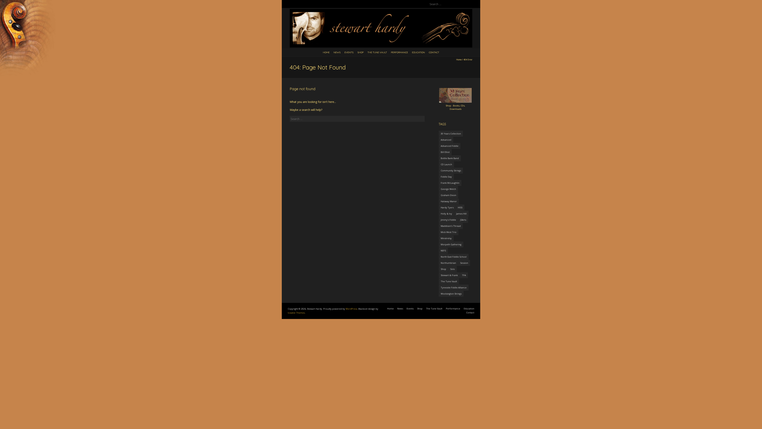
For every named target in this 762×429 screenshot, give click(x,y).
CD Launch (446, 164)
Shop (360, 52)
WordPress (351, 308)
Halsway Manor (449, 201)
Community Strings (451, 170)
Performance (399, 52)
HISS (460, 207)
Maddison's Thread (451, 225)
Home (326, 52)
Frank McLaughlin (450, 182)
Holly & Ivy (446, 213)
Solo (452, 269)
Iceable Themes (296, 312)
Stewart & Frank (449, 275)
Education (418, 52)
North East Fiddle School (454, 256)
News (337, 52)
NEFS (443, 250)
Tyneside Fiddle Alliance (454, 287)
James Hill (461, 213)
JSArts (463, 219)
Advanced (446, 139)
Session (464, 262)
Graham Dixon (448, 195)
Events (348, 52)
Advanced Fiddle (449, 145)
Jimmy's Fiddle (448, 219)
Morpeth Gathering (451, 244)
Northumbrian (448, 262)
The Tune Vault (377, 52)
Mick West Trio (448, 232)
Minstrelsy (446, 238)
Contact (434, 52)
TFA (464, 275)
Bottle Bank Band (450, 158)
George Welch (448, 188)
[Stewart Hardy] (381, 11)
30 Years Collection (451, 133)
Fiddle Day (446, 176)
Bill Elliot (445, 152)
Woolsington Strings (451, 293)
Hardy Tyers (447, 207)
